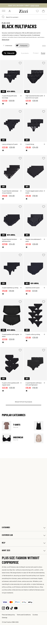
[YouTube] (15, 607)
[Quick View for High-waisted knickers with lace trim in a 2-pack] (44, 95)
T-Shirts (16, 425)
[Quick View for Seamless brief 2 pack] (44, 287)
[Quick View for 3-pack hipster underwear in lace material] (21, 191)
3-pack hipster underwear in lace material (10, 192)
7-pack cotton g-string (33, 334)
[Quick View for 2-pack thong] (44, 144)
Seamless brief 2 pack (32, 288)
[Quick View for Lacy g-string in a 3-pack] (21, 144)
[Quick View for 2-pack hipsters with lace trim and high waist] (44, 382)
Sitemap (4, 617)
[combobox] (23, 17)
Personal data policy (8, 615)
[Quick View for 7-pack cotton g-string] (44, 334)
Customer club (7, 535)
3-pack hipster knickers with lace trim (9, 240)
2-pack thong (30, 144)
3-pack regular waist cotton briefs (34, 192)
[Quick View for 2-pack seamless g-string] (21, 287)
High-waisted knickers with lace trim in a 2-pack (34, 97)
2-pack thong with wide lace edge (9, 97)
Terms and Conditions (24, 615)
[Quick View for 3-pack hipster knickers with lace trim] (21, 239)
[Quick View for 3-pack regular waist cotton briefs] (44, 191)
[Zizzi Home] (23, 11)
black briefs (22, 37)
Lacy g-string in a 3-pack (10, 144)
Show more (5, 39)
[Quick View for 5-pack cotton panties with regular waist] (21, 382)
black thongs (33, 37)
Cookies (35, 615)
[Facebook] (7, 607)
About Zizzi (6, 550)
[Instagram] (3, 607)
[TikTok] (11, 607)
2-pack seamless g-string (10, 288)
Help (3, 543)
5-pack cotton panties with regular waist (10, 384)
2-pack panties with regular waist (10, 335)
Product (35, 53)
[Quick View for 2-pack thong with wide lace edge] (21, 95)
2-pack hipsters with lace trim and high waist (33, 384)
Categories (6, 527)
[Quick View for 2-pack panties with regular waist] (21, 334)
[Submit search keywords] (3, 17)
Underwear (16, 438)
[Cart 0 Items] (43, 11)
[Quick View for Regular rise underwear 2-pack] (44, 239)
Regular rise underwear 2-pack (34, 240)
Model (43, 53)
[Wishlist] (20, 63)
